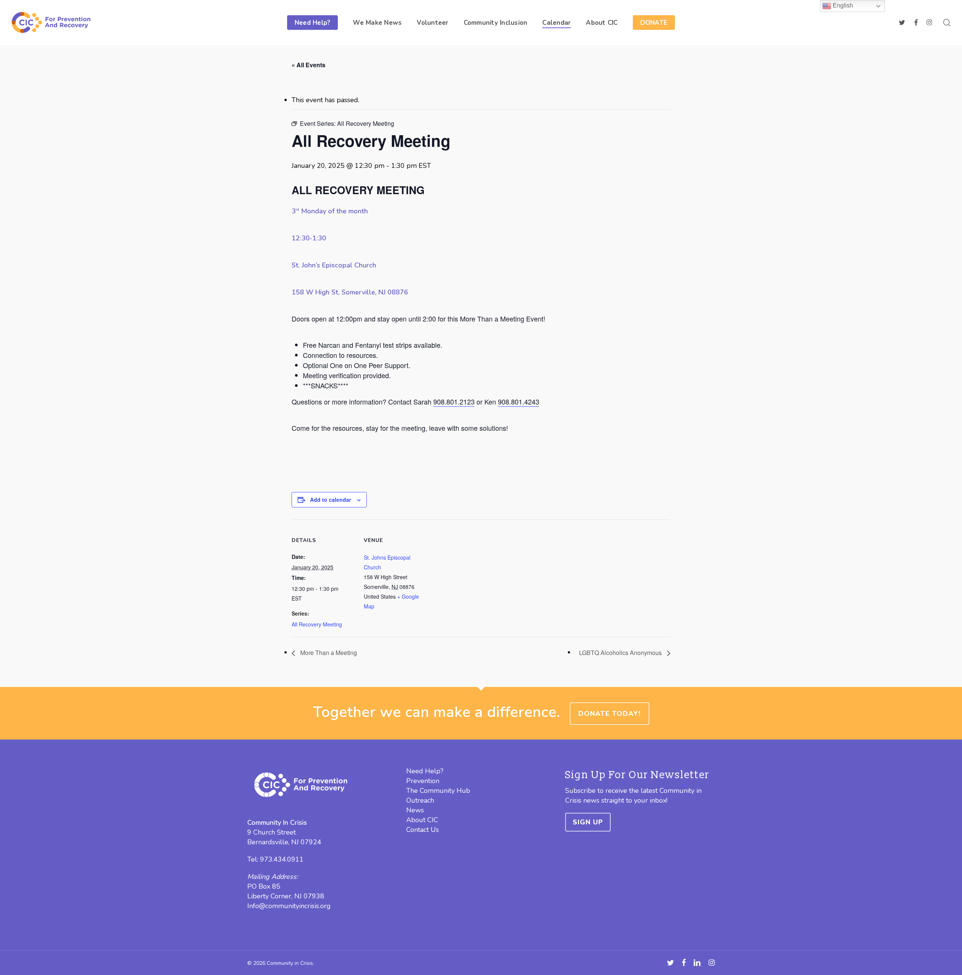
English (842, 5)
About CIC (422, 820)
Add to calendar (330, 499)
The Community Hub (438, 790)
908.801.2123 (454, 401)
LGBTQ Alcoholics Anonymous (621, 652)
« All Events (308, 64)
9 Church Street (271, 832)
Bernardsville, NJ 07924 (284, 842)
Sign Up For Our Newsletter (637, 775)
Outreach (420, 800)
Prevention (422, 780)
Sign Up (588, 822)
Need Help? (424, 771)
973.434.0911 (282, 859)
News (415, 810)
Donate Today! (609, 713)
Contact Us (422, 829)
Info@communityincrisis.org (289, 905)
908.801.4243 (518, 401)
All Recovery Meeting (317, 624)
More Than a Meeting (328, 652)
